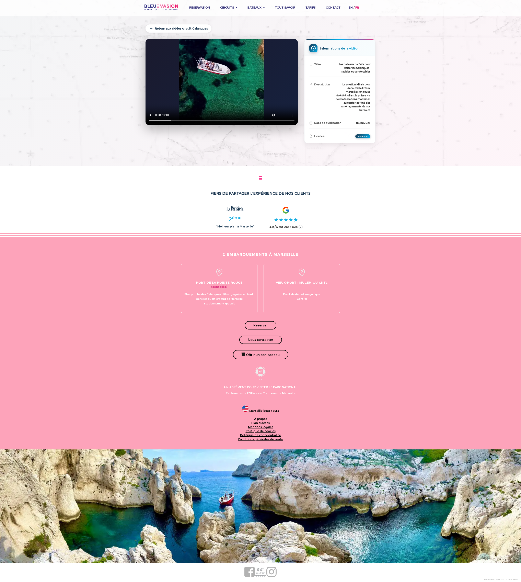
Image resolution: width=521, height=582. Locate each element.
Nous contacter (260, 340)
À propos (260, 419)
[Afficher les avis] (301, 227)
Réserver (260, 325)
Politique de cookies (261, 431)
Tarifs (310, 7)
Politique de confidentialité (260, 435)
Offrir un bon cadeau (262, 355)
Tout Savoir (285, 7)
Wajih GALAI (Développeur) (508, 580)
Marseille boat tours (263, 410)
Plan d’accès (260, 423)
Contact (333, 7)
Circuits (227, 7)
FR (357, 7)
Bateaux (254, 7)
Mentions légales (260, 427)
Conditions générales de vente (260, 439)
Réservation (199, 7)
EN (351, 7)
